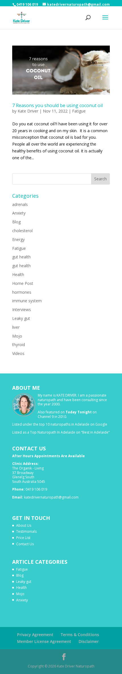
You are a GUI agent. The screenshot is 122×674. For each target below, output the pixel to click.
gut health (21, 257)
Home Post (22, 283)
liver (16, 327)
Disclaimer (89, 641)
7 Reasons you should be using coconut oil (57, 105)
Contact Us (25, 544)
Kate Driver (28, 111)
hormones (21, 292)
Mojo (17, 336)
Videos (18, 353)
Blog (16, 221)
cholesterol (22, 230)
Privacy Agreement (35, 634)
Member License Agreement (44, 641)
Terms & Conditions (80, 634)
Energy (18, 239)
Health (18, 274)
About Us (23, 525)
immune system (27, 300)
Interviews (21, 309)
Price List (23, 537)
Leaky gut (21, 318)
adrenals (20, 204)
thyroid (18, 344)
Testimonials (26, 531)
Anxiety (19, 213)
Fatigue (79, 111)
